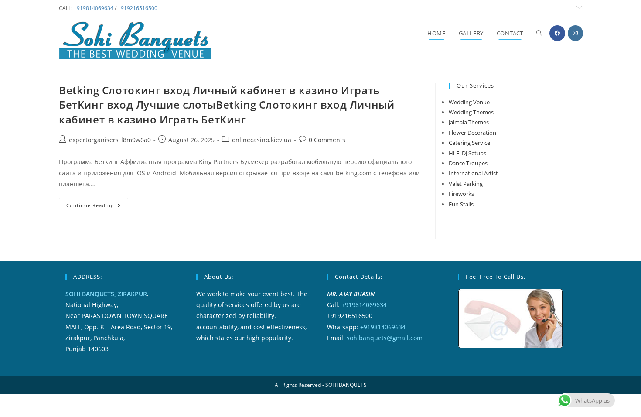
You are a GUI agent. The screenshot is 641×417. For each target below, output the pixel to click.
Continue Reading (97, 206)
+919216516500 (137, 8)
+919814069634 (93, 8)
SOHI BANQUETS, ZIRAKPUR (106, 294)
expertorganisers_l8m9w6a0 (110, 140)
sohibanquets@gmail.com (385, 338)
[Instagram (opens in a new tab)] (575, 33)
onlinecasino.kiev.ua (261, 140)
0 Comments (327, 140)
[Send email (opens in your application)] (577, 8)
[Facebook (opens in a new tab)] (557, 33)
